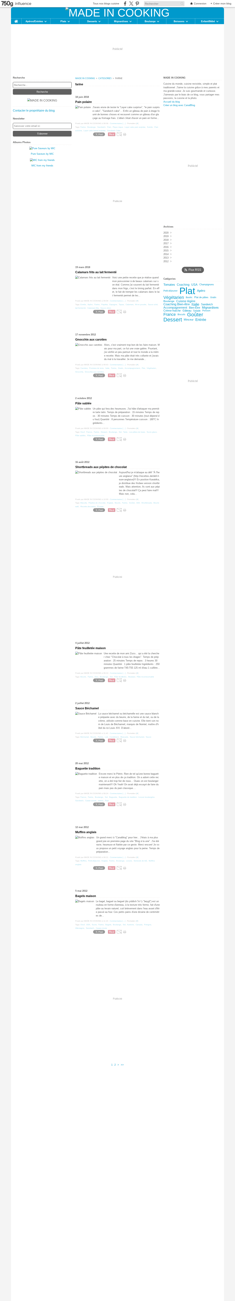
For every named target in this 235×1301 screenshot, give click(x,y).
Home (16, 20)
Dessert (172, 319)
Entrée (200, 320)
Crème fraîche (172, 310)
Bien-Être (194, 307)
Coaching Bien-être (176, 304)
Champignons (206, 284)
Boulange (150, 21)
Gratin (213, 297)
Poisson (206, 311)
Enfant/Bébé (208, 21)
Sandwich (207, 304)
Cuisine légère (185, 301)
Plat (187, 290)
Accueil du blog (171, 101)
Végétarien (173, 297)
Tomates (169, 284)
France (169, 314)
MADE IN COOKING (85, 78)
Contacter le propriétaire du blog (34, 110)
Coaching (183, 284)
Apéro (201, 290)
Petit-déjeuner (170, 291)
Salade (196, 311)
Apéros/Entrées (34, 21)
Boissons (179, 21)
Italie (195, 304)
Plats (63, 21)
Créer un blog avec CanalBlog (179, 105)
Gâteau (186, 310)
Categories (105, 78)
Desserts (92, 21)
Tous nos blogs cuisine (106, 3)
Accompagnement (175, 307)
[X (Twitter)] (131, 3)
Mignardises (121, 21)
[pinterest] (137, 3)
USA (194, 284)
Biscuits (181, 314)
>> (122, 1064)
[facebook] (125, 3)
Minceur (189, 319)
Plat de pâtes (201, 297)
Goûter (195, 314)
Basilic (189, 297)
